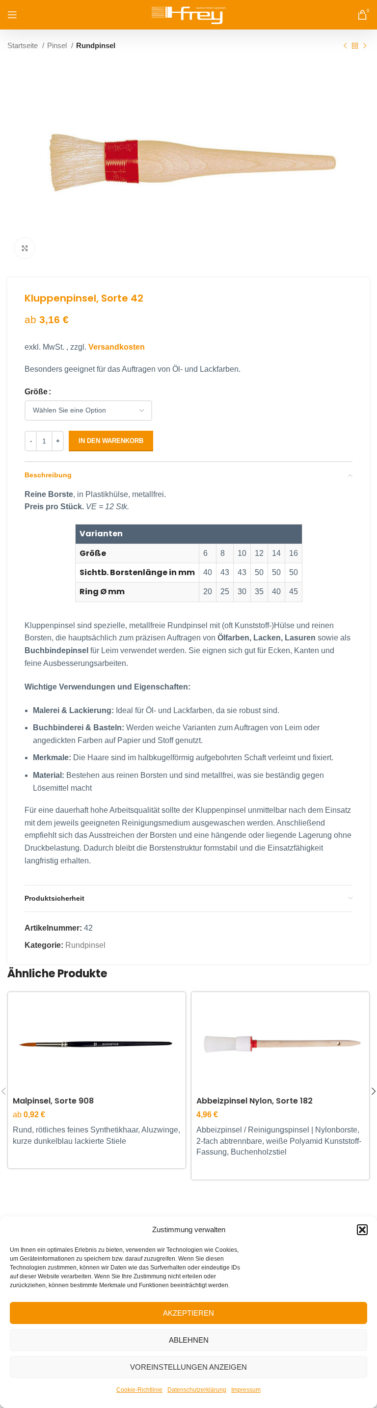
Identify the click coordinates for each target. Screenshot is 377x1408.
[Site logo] (189, 14)
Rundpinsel (95, 45)
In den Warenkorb (111, 440)
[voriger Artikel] (345, 46)
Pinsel (58, 45)
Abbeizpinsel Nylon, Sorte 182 (254, 1100)
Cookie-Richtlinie (139, 1389)
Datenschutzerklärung (196, 1389)
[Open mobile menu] (12, 15)
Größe (36, 391)
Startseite (23, 45)
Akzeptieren (188, 1313)
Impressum (246, 1389)
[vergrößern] (24, 248)
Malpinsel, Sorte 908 (53, 1100)
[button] (362, 1230)
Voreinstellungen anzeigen (188, 1367)
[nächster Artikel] (365, 46)
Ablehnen (189, 1340)
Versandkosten (116, 347)
